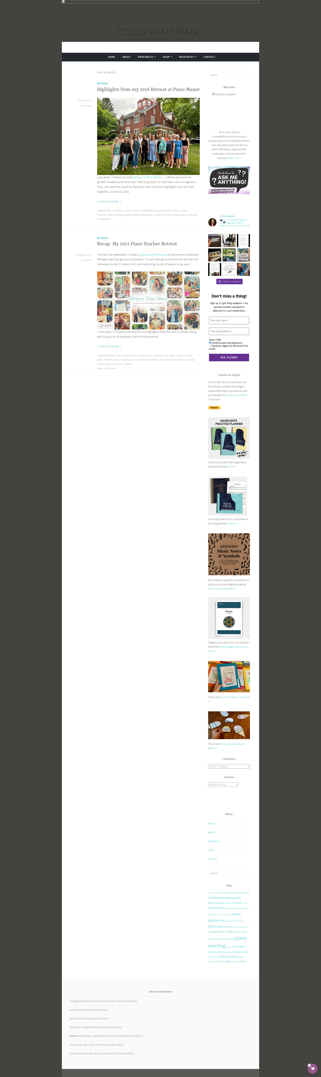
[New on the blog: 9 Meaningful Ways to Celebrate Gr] (229, 269)
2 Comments (104, 219)
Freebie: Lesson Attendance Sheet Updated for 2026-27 (112, 1035)
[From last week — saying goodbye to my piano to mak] (243, 269)
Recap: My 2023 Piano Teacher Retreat (137, 244)
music (220, 907)
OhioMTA (229, 921)
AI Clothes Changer (80, 1027)
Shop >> (232, 523)
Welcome (102, 1018)
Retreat (102, 83)
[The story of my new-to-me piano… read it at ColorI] (243, 240)
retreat (157, 215)
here (229, 466)
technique (212, 961)
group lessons (225, 903)
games (236, 898)
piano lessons (224, 926)
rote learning (104, 364)
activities (211, 893)
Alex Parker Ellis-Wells (81, 1018)
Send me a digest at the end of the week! (228, 347)
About (126, 56)
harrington (75, 1001)
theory (232, 961)
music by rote (145, 355)
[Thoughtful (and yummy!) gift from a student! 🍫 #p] (214, 255)
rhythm (245, 951)
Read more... (234, 158)
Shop (166, 56)
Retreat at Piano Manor (147, 177)
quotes (212, 952)
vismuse (74, 1044)
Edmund (74, 1009)
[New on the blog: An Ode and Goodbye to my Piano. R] (214, 269)
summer (128, 364)
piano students (226, 931)
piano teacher (214, 938)
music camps (238, 908)
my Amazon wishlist (236, 395)
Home (111, 56)
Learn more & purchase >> (222, 588)
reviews (237, 951)
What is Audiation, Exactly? (108, 1027)
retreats (192, 215)
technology (223, 961)
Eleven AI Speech (79, 1053)
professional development (138, 215)
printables (239, 946)
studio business (227, 956)
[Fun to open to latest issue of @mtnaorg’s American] (243, 255)
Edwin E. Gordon (114, 210)
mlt (245, 903)
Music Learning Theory (145, 210)
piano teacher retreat (169, 210)
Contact (209, 56)
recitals (221, 951)
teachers (241, 957)
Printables (145, 56)
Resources (186, 56)
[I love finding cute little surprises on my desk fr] (214, 240)
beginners (219, 893)
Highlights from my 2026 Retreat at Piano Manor (148, 89)
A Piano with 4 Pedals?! (95, 1009)
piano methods (237, 927)
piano (212, 926)
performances (238, 921)
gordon (127, 210)
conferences (217, 897)
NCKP (222, 920)
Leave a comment (106, 368)
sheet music (212, 957)
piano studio (241, 932)
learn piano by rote (126, 355)
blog (225, 893)
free (229, 898)
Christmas (231, 892)
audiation (110, 355)
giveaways (213, 902)
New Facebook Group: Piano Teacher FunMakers (111, 1001)
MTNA (211, 908)
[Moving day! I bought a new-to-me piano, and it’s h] (229, 255)
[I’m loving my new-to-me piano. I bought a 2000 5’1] (229, 240)
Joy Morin (86, 105)
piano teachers (105, 359)
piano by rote (161, 355)
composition (243, 892)
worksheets (241, 961)
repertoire (229, 952)
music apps (229, 908)
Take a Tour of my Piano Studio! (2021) (103, 1044)
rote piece (117, 364)
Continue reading (109, 201)
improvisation (238, 902)
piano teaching (115, 215)
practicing (230, 947)
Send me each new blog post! (226, 342)
